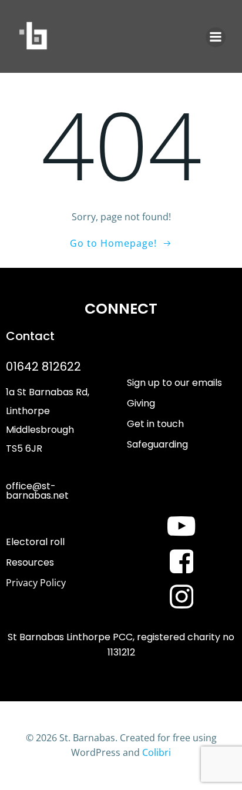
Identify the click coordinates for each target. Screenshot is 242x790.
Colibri (156, 752)
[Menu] (216, 37)
